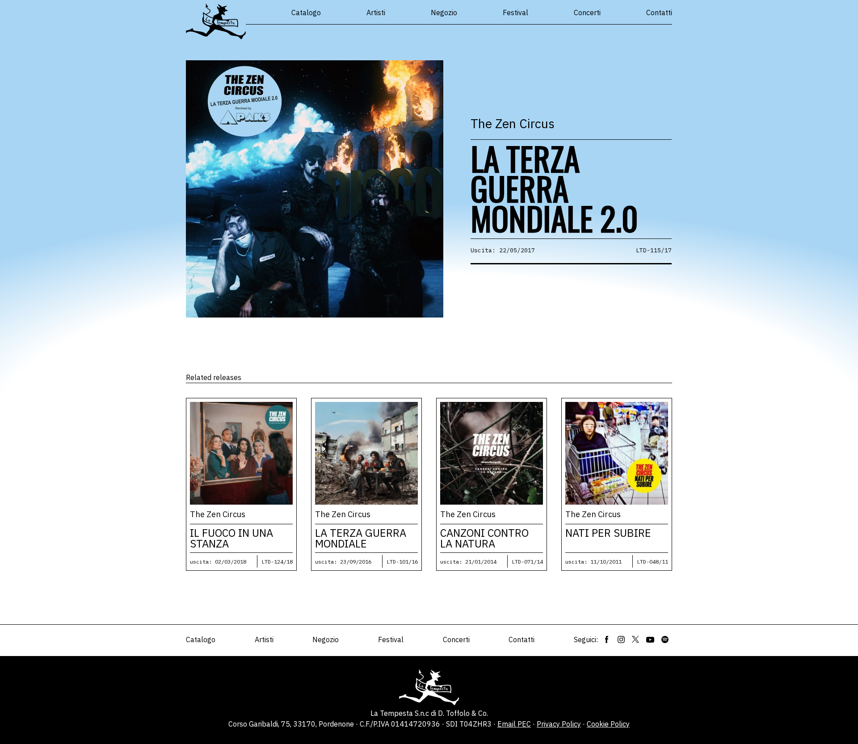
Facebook (606, 639)
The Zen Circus (513, 123)
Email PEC (514, 723)
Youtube (650, 639)
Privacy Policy (559, 723)
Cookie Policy (608, 723)
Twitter (635, 639)
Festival (515, 12)
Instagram (621, 639)
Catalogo (306, 12)
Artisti (375, 12)
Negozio (444, 12)
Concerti (587, 12)
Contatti (659, 12)
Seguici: (586, 639)
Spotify (665, 639)
